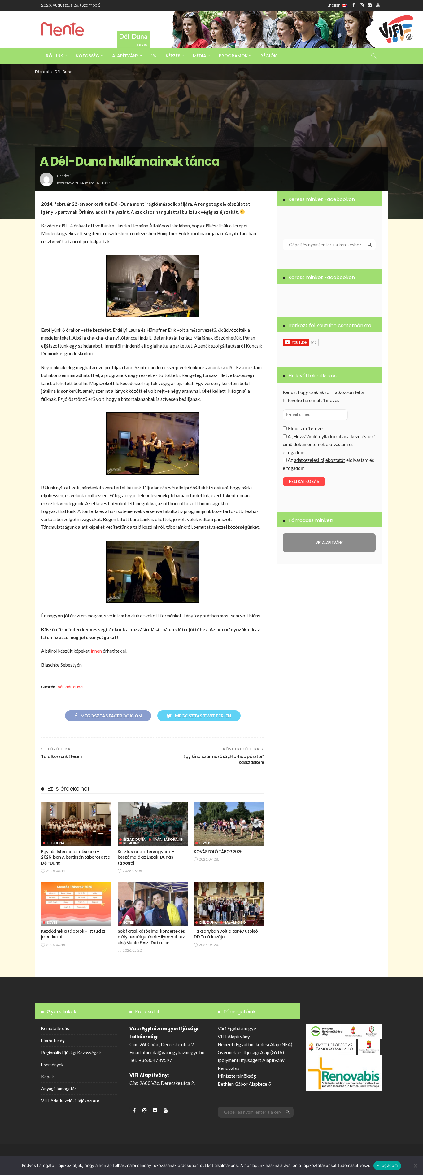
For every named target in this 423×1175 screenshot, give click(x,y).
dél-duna (73, 687)
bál (60, 687)
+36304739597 (155, 1060)
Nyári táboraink (168, 839)
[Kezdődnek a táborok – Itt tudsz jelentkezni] (76, 904)
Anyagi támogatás (59, 1088)
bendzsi (64, 175)
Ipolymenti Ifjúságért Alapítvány (251, 1060)
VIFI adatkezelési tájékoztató (70, 1100)
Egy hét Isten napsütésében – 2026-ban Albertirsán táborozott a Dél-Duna (76, 857)
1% (153, 56)
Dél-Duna (64, 71)
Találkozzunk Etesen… (62, 757)
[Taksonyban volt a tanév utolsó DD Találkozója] (229, 904)
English (334, 5)
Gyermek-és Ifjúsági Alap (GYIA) (251, 1052)
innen (96, 651)
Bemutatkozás (55, 1028)
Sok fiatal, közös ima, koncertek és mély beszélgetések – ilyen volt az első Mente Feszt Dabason (151, 937)
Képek (47, 1076)
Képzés (173, 56)
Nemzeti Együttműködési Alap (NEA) (255, 1044)
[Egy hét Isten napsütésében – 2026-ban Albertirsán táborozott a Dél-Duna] (76, 824)
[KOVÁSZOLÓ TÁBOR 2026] (229, 824)
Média (199, 56)
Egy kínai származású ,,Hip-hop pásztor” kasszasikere (223, 759)
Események (52, 1064)
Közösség (87, 56)
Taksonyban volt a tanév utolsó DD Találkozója (226, 934)
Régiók (268, 56)
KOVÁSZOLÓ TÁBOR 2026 (218, 852)
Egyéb (204, 842)
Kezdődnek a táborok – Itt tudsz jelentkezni (73, 934)
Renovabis (228, 1068)
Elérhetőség (53, 1040)
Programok (233, 56)
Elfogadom (387, 1165)
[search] (374, 56)
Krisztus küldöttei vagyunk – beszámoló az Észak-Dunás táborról (146, 857)
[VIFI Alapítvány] (329, 542)
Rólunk (54, 56)
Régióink (131, 842)
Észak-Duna (134, 839)
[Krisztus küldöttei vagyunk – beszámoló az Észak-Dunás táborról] (153, 824)
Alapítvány (125, 56)
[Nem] (415, 1166)
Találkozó (235, 922)
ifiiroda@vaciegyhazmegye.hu (173, 1052)
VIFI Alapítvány (234, 1036)
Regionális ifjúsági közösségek (71, 1052)
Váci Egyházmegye (237, 1028)
